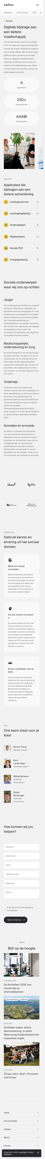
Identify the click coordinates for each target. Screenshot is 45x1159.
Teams (6, 1113)
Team (34, 13)
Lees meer (22, 1152)
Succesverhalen (10, 1121)
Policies (7, 1146)
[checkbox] (5, 909)
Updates (7, 1129)
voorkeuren (7, 1154)
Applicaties (8, 13)
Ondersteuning (22, 13)
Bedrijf (6, 1137)
